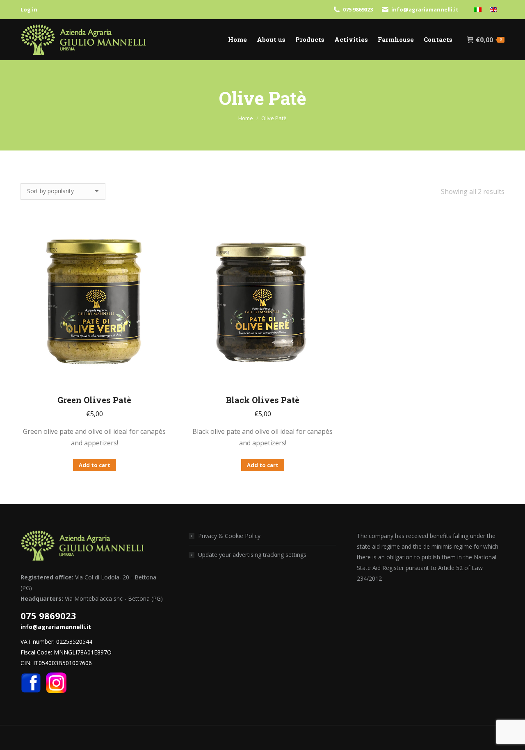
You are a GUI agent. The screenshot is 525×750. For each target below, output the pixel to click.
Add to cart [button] (94, 465)
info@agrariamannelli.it (425, 9)
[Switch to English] (493, 10)
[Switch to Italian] (478, 10)
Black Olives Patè (262, 399)
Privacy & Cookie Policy (229, 536)
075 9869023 (358, 9)
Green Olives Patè (94, 399)
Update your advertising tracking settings (252, 555)
